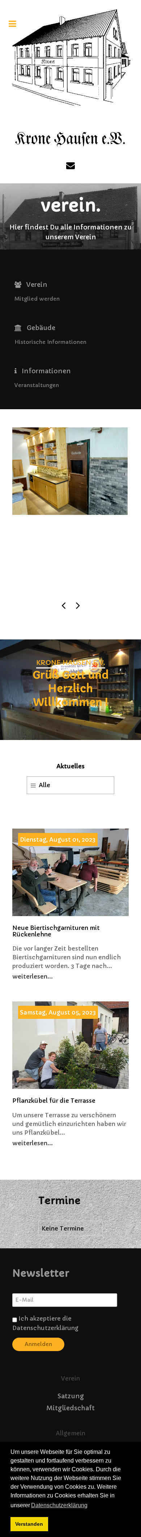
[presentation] (63, 605)
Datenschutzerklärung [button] (59, 1505)
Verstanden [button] (29, 1524)
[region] (70, 689)
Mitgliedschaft (70, 1408)
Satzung (70, 1396)
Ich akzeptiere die (45, 1323)
